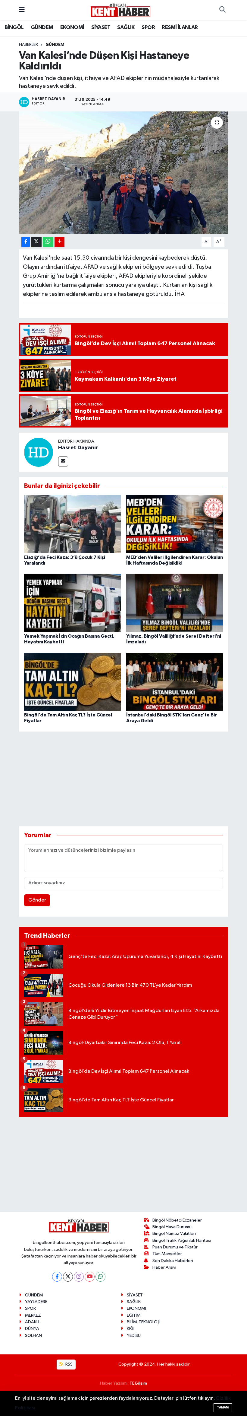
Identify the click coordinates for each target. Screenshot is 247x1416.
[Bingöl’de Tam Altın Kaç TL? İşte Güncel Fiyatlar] (72, 681)
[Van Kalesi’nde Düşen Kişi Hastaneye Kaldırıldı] (123, 172)
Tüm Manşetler (167, 1253)
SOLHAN (33, 1335)
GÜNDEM (42, 27)
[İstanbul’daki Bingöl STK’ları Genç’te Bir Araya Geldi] (174, 681)
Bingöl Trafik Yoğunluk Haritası (181, 1240)
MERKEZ (33, 1315)
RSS (68, 1364)
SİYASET (100, 27)
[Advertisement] (128, 779)
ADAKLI (32, 1322)
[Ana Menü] (22, 9)
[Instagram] (79, 1277)
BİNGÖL (14, 27)
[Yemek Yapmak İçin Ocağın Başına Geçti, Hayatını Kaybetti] (72, 602)
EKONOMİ (72, 27)
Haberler (28, 45)
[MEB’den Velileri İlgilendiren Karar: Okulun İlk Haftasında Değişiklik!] (174, 524)
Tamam (223, 1407)
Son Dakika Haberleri (172, 1260)
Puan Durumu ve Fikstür (175, 1247)
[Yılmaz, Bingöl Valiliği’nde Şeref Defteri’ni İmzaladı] (174, 602)
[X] (68, 1277)
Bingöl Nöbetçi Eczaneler (177, 1220)
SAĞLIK (125, 27)
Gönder (37, 900)
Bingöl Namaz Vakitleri (174, 1233)
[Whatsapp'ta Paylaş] (48, 242)
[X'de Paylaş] (36, 242)
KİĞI (130, 1328)
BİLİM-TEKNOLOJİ (143, 1322)
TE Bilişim (138, 1383)
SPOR (148, 27)
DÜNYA (32, 1328)
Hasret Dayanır (78, 447)
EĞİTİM (134, 1315)
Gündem (54, 45)
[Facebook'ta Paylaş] (25, 242)
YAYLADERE (36, 1301)
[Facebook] (57, 1277)
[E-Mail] (63, 461)
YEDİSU (134, 1335)
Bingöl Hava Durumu (172, 1227)
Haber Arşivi (164, 1267)
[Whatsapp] (100, 1277)
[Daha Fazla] (59, 242)
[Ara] (222, 10)
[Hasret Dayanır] (38, 452)
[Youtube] (90, 1277)
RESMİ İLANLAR (180, 27)
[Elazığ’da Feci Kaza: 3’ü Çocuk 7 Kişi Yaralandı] (72, 524)
